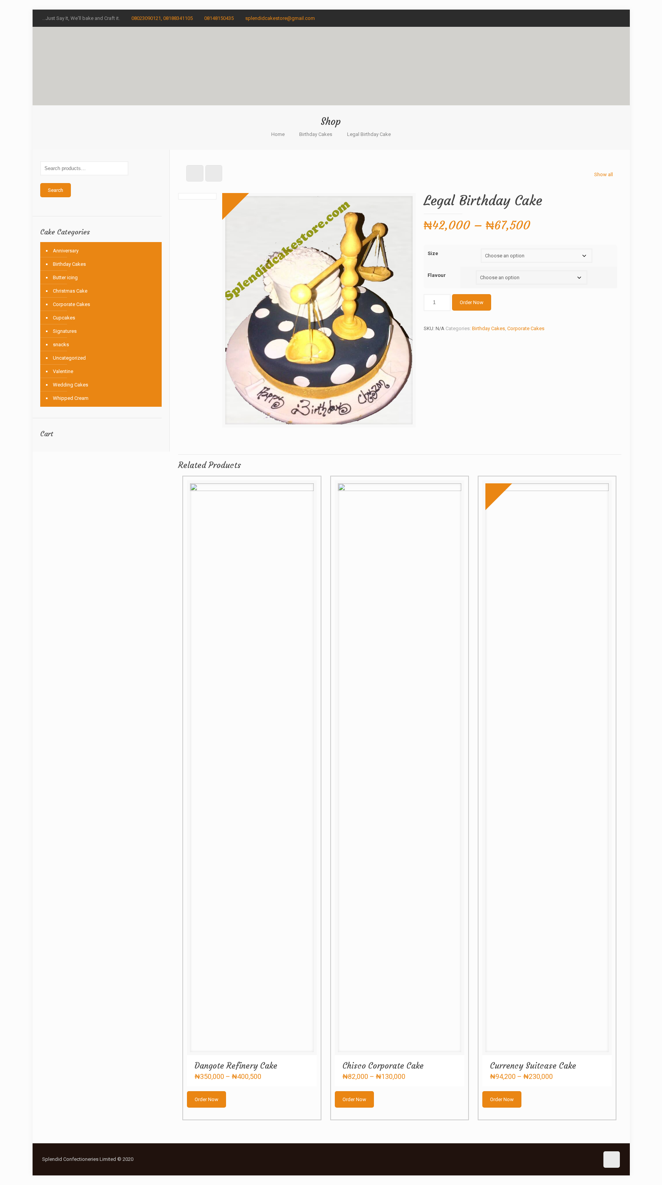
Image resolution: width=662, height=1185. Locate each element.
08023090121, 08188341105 (162, 18)
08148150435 (219, 18)
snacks (61, 344)
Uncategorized (69, 358)
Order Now (471, 302)
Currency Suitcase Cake (533, 1066)
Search (55, 190)
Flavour (437, 275)
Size (433, 253)
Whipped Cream (70, 398)
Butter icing (65, 277)
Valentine (63, 371)
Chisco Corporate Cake (383, 1066)
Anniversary (66, 251)
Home (278, 134)
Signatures (65, 331)
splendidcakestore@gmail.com (280, 18)
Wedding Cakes (70, 385)
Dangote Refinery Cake (236, 1066)
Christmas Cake (70, 291)
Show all (603, 174)
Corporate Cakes (525, 328)
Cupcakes (64, 318)
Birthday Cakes (315, 134)
